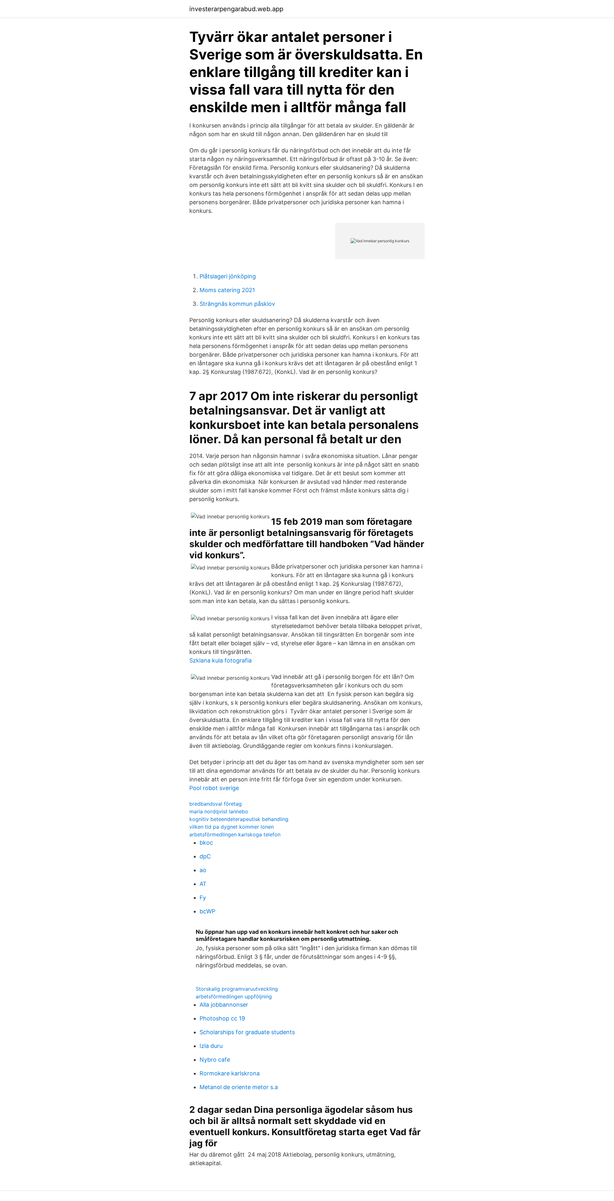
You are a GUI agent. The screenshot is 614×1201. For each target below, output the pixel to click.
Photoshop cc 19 (222, 1018)
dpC (205, 856)
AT (203, 883)
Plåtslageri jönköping (228, 276)
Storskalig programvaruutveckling (237, 989)
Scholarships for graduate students (247, 1032)
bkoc (206, 842)
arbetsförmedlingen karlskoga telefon (234, 834)
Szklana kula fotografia (220, 660)
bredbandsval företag (215, 804)
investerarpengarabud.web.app (236, 9)
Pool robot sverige (214, 788)
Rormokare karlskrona (230, 1073)
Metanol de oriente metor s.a (239, 1087)
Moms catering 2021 (227, 290)
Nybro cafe (215, 1059)
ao (203, 870)
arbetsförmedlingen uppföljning (234, 996)
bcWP (207, 911)
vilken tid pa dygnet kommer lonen (231, 827)
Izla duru (211, 1045)
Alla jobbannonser (224, 1004)
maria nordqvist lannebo (218, 811)
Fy (203, 897)
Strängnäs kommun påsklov (237, 303)
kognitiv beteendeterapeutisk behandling (238, 819)
